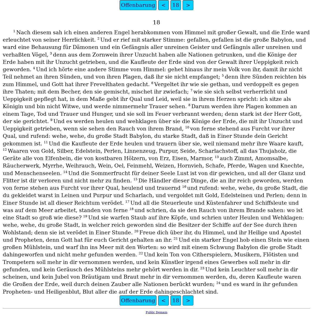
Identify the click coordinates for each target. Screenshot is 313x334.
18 (175, 5)
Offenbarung (138, 5)
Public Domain (156, 312)
